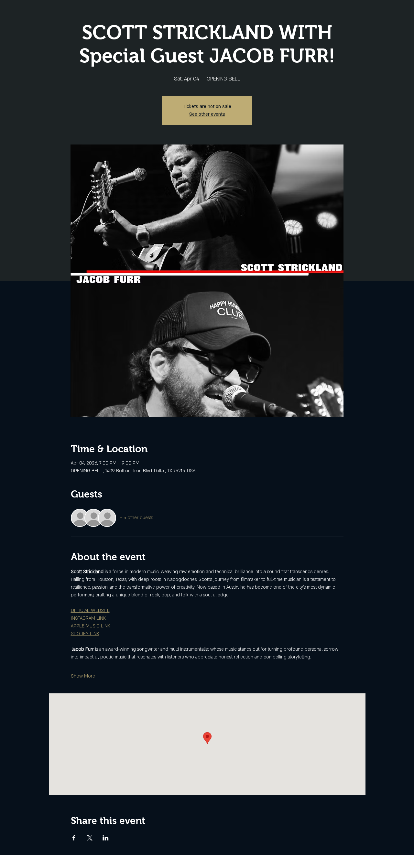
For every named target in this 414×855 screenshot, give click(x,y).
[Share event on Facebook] (74, 837)
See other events (207, 114)
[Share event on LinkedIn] (106, 837)
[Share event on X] (90, 837)
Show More (83, 676)
